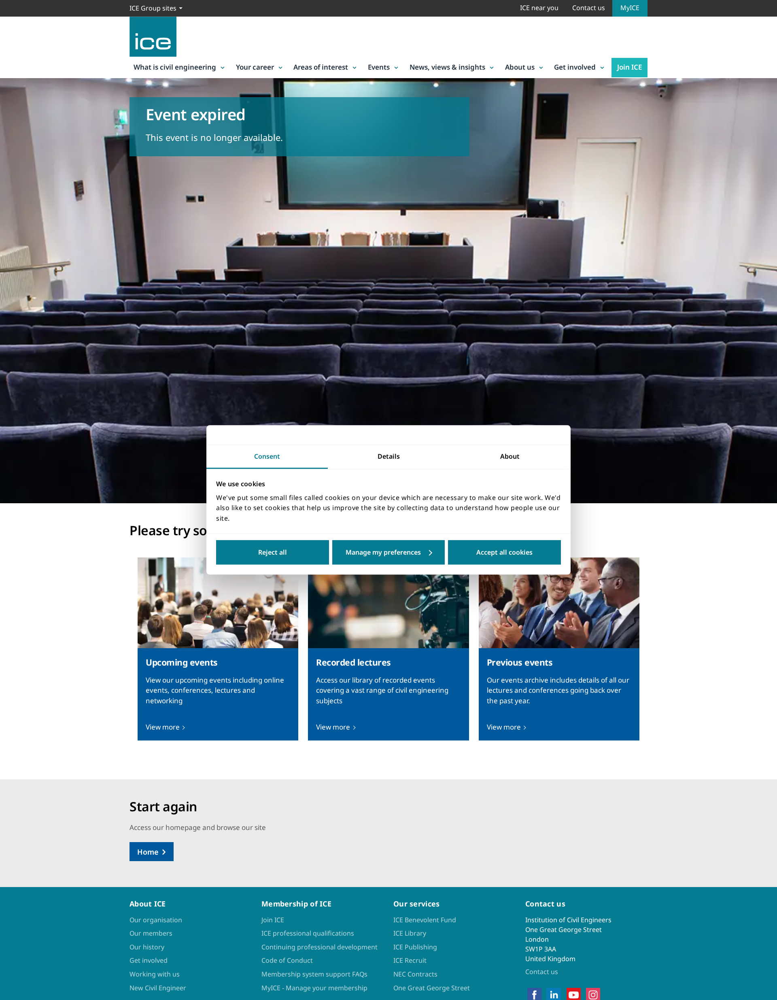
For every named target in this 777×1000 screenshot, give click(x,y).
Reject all (272, 552)
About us (520, 67)
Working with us (155, 974)
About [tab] (510, 456)
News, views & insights (447, 67)
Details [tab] (389, 456)
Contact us (588, 7)
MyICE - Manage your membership (314, 987)
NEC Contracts (415, 974)
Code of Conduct (287, 960)
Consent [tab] (267, 456)
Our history (147, 947)
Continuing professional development (319, 947)
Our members (151, 933)
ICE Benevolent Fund (424, 919)
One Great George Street (431, 987)
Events (379, 67)
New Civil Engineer (158, 987)
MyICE (629, 7)
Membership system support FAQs (314, 974)
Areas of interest (320, 67)
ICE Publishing (415, 947)
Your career (255, 67)
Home (148, 852)
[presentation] (218, 648)
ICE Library (409, 933)
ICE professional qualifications (307, 933)
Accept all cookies (504, 552)
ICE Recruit (410, 960)
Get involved (575, 67)
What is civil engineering (175, 67)
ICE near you (539, 7)
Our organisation (156, 919)
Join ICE (629, 67)
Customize (388, 552)
